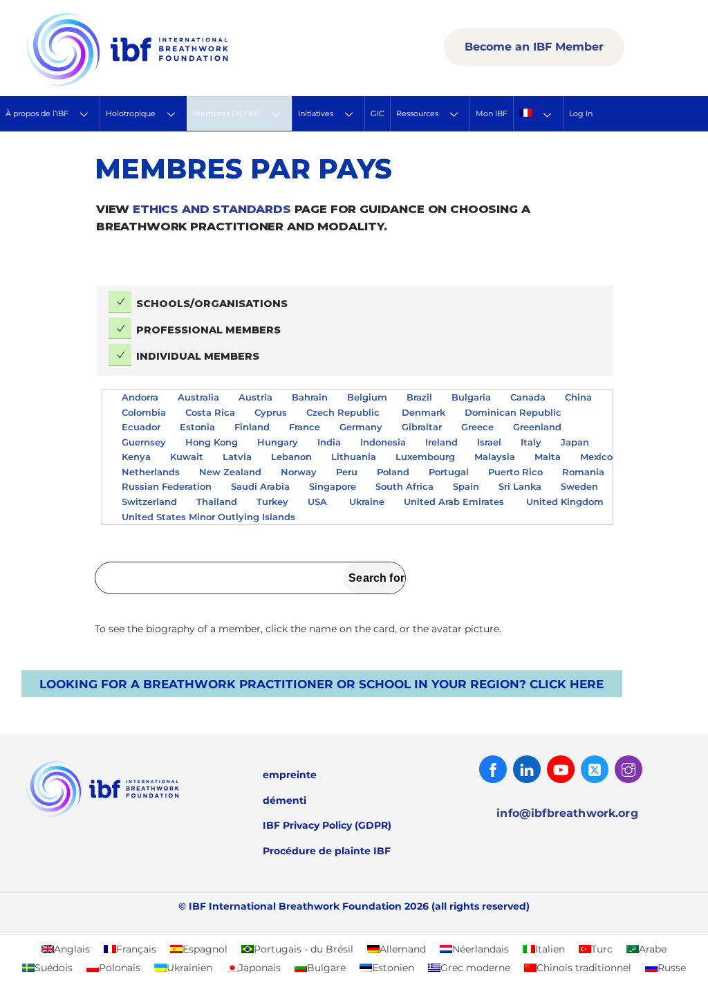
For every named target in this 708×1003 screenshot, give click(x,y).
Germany (360, 426)
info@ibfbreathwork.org (567, 813)
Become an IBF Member (534, 46)
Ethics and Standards (212, 209)
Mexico (596, 456)
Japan (575, 442)
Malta (547, 456)
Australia (198, 397)
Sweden (579, 486)
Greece (477, 426)
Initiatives (315, 113)
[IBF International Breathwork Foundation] (158, 83)
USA (319, 501)
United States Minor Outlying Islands (210, 516)
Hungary (277, 442)
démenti (284, 800)
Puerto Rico (515, 471)
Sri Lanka (520, 486)
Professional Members (208, 330)
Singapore (332, 486)
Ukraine (366, 501)
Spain (466, 486)
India (329, 442)
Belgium (367, 397)
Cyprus (270, 412)
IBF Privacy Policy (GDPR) (327, 825)
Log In (581, 113)
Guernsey (144, 442)
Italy (531, 442)
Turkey (272, 501)
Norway (299, 471)
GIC (377, 113)
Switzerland (149, 501)
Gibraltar (422, 426)
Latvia (237, 456)
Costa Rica (210, 412)
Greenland (537, 426)
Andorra (140, 397)
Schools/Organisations (212, 303)
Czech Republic (344, 412)
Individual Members (197, 356)
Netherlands (151, 471)
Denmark (423, 412)
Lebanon (291, 456)
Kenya (136, 456)
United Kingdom (565, 501)
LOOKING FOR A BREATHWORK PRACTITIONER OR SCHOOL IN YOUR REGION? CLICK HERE (321, 684)
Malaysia (494, 456)
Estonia (197, 426)
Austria (255, 397)
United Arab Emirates (455, 501)
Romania (583, 471)
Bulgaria (471, 397)
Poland (393, 471)
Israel (489, 442)
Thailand (216, 501)
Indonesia (383, 442)
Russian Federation (167, 486)
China (578, 397)
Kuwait (186, 456)
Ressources (417, 113)
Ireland (441, 442)
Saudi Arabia (260, 486)
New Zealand (230, 471)
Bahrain (310, 397)
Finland (252, 426)
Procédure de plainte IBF (327, 851)
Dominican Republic (514, 412)
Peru (346, 471)
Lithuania (353, 456)
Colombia (144, 412)
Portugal (449, 471)
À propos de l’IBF (37, 113)
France (304, 426)
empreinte (290, 775)
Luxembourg (425, 456)
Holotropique (131, 113)
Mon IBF (491, 113)
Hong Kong (211, 442)
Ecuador (141, 426)
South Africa (404, 486)
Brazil (419, 397)
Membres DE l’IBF (227, 113)
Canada (528, 397)
